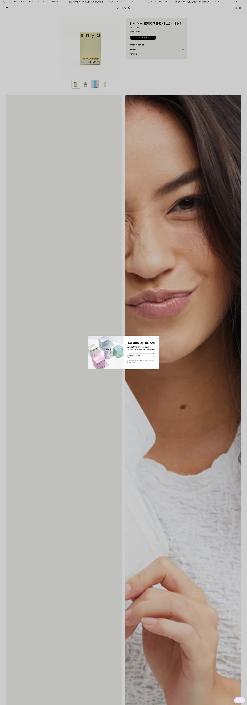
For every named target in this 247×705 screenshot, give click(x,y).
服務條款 (134, 362)
